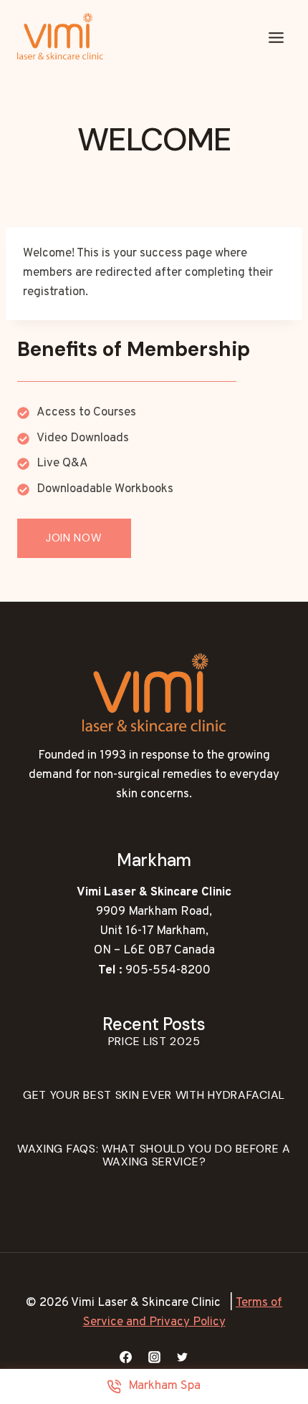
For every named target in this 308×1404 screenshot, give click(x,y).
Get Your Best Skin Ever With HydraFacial (154, 1094)
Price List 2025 (154, 1041)
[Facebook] (126, 1357)
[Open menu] (276, 38)
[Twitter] (182, 1357)
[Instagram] (154, 1357)
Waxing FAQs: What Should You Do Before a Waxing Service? (154, 1155)
